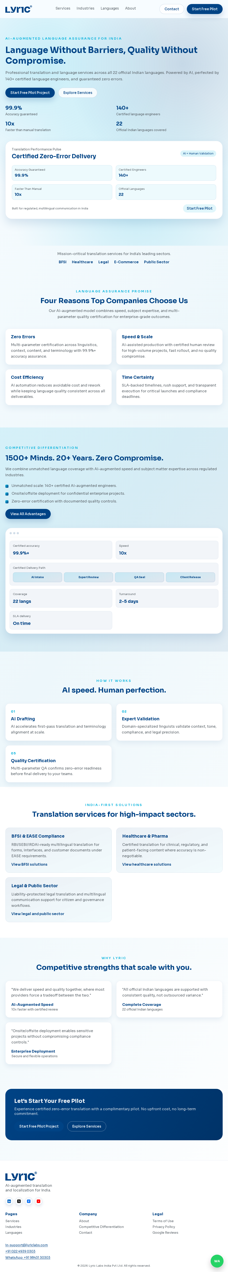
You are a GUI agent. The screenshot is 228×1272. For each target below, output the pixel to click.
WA (217, 1261)
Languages (110, 8)
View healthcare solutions (146, 864)
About (130, 8)
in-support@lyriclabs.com (26, 1245)
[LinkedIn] (9, 1201)
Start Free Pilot (205, 9)
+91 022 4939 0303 (20, 1251)
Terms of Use (163, 1221)
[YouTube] (38, 1201)
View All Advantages (28, 514)
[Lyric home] (18, 9)
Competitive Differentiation (101, 1227)
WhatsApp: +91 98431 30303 (27, 1258)
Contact (172, 9)
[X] (19, 1201)
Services (63, 8)
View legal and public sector (37, 913)
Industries (85, 8)
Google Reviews (165, 1233)
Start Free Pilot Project (30, 93)
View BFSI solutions (29, 864)
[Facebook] (29, 1201)
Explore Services (77, 93)
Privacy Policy (164, 1227)
